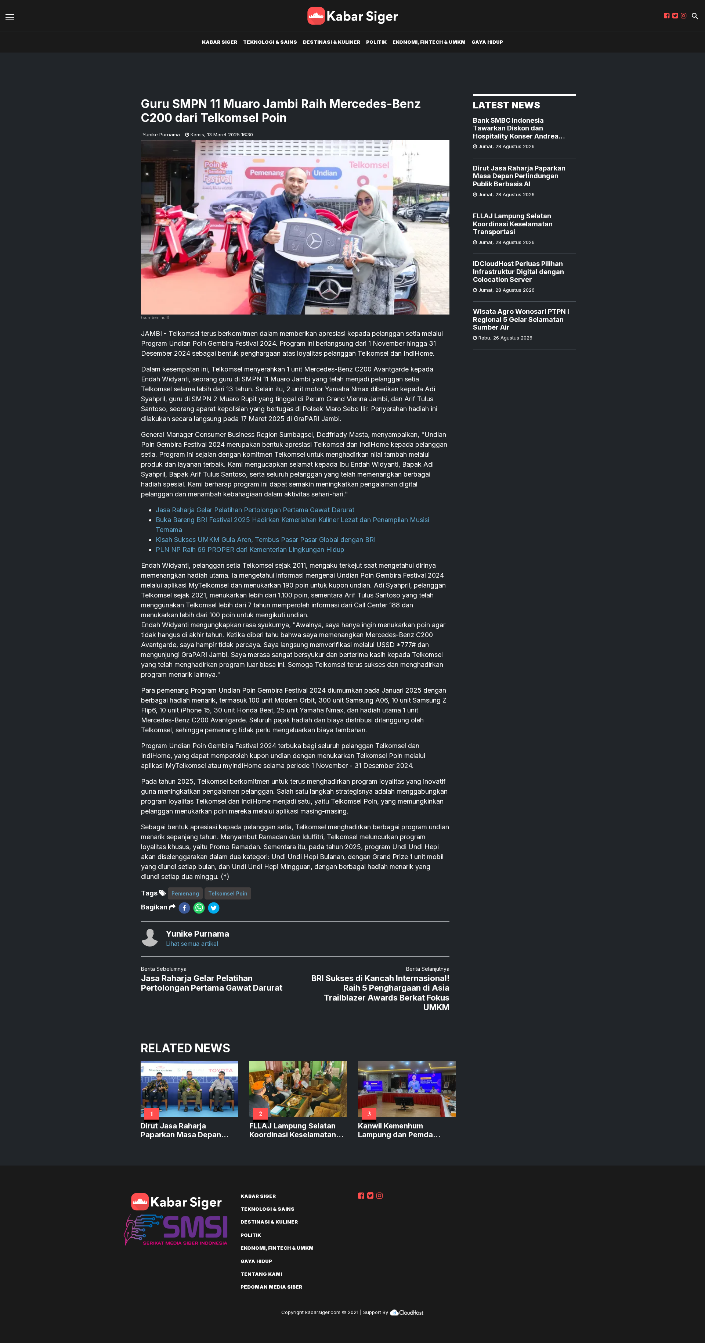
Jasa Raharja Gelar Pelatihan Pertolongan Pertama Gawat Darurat (255, 510)
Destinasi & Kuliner (331, 42)
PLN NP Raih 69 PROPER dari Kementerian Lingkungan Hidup (250, 549)
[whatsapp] (199, 907)
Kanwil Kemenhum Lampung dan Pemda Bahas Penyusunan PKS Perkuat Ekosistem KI (400, 1130)
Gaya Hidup (487, 42)
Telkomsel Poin (227, 893)
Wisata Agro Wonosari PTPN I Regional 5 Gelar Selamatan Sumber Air (521, 319)
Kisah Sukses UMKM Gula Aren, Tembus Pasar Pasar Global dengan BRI (266, 539)
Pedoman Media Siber (271, 1287)
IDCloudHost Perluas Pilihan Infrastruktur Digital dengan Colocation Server (518, 271)
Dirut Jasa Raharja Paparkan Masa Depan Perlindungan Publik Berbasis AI (519, 176)
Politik (376, 42)
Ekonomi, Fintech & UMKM (429, 42)
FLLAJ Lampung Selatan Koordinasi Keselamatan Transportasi (513, 224)
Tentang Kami (261, 1274)
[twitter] (214, 907)
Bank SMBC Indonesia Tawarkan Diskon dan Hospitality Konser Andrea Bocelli (515, 128)
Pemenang (185, 893)
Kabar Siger (219, 42)
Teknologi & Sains (270, 42)
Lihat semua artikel (192, 943)
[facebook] (184, 907)
